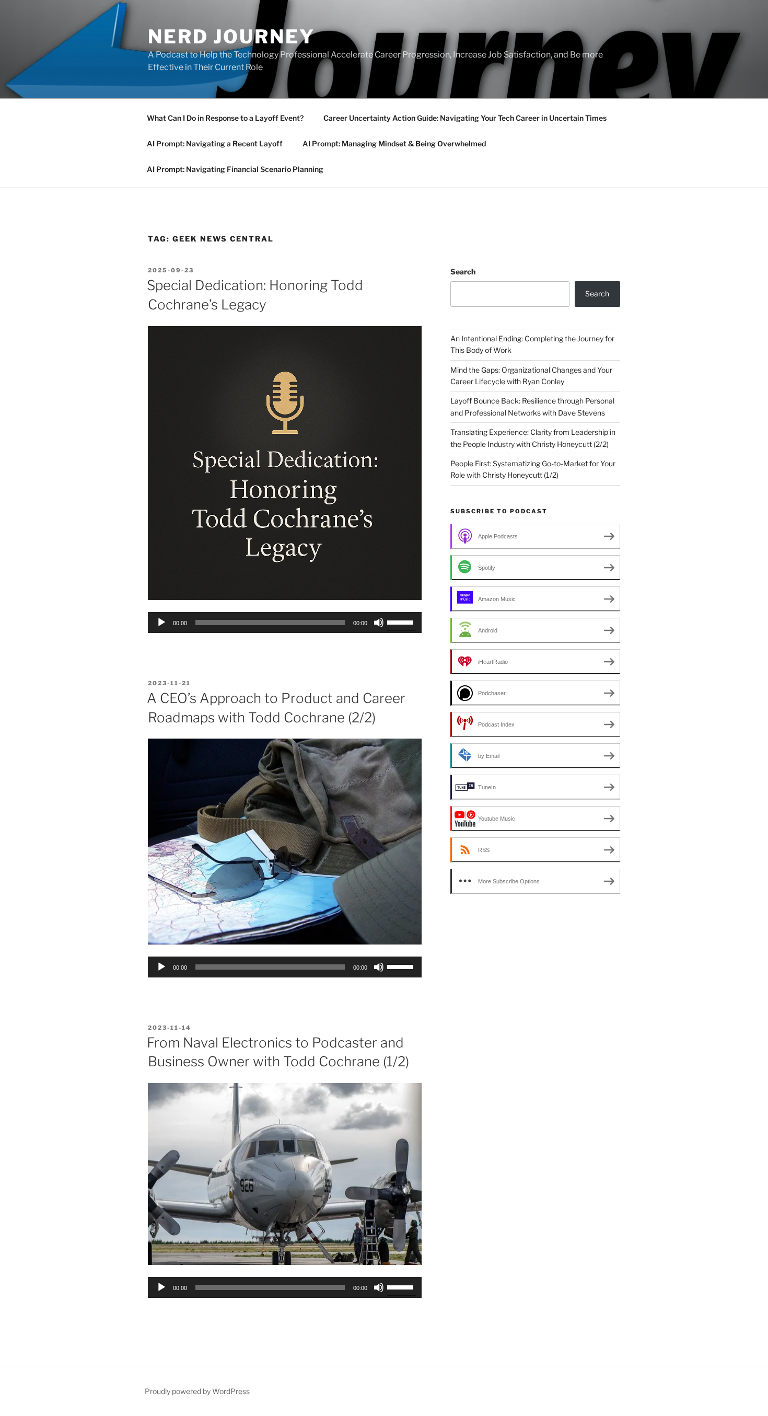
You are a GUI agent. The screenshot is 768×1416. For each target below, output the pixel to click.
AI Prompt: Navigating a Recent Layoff (215, 143)
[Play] (161, 622)
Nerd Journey (231, 36)
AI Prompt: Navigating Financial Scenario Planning (235, 169)
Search (462, 271)
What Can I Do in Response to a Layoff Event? (225, 117)
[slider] (401, 621)
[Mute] (379, 622)
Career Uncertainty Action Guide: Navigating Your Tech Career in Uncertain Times (465, 117)
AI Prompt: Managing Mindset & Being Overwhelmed (394, 143)
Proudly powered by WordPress (197, 1391)
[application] (285, 622)
